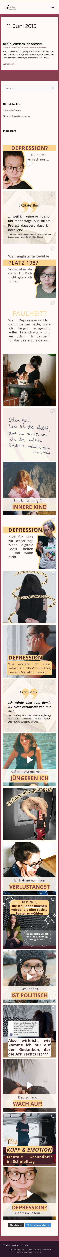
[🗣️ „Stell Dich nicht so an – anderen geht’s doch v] (29, 271)
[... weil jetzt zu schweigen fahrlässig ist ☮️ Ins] (29, 922)
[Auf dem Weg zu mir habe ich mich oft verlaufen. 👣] (29, 814)
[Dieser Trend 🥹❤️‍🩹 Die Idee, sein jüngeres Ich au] (29, 759)
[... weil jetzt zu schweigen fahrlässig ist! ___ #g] (29, 1085)
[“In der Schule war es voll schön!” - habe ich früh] (29, 1139)
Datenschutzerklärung (16, 1250)
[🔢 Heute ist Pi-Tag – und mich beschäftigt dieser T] (29, 597)
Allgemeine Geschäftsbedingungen (38, 1250)
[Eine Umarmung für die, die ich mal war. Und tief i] (29, 488)
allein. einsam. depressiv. (23, 44)
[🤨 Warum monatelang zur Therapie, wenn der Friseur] (29, 1193)
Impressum (38, 1252)
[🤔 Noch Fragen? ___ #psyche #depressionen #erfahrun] (29, 325)
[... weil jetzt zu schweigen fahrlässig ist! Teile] (29, 1031)
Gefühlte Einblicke (21, 47)
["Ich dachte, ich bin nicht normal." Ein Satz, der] (29, 434)
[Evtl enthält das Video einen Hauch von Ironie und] (29, 976)
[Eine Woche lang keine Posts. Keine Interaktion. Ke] (29, 651)
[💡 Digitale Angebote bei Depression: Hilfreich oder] (29, 542)
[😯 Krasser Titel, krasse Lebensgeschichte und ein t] (29, 705)
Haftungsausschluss (24, 1252)
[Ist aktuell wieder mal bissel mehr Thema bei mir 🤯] (29, 868)
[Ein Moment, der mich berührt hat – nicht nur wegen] (29, 380)
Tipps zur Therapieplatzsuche (16, 116)
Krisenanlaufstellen (12, 110)
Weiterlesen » (9, 63)
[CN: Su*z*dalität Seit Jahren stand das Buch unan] (29, 217)
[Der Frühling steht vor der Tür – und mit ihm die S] (29, 163)
